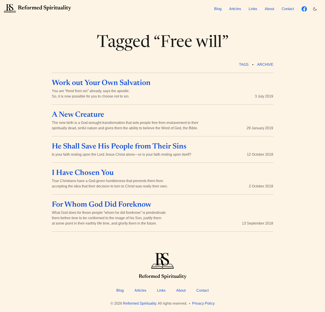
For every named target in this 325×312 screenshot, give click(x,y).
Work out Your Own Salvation (101, 83)
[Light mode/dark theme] (316, 9)
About (269, 9)
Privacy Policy (203, 303)
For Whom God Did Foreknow (101, 205)
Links (253, 9)
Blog (218, 9)
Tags (244, 64)
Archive (265, 64)
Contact (288, 9)
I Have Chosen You (83, 173)
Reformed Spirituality (139, 303)
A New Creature (78, 115)
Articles (235, 9)
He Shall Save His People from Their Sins (119, 147)
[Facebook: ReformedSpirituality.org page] (304, 9)
